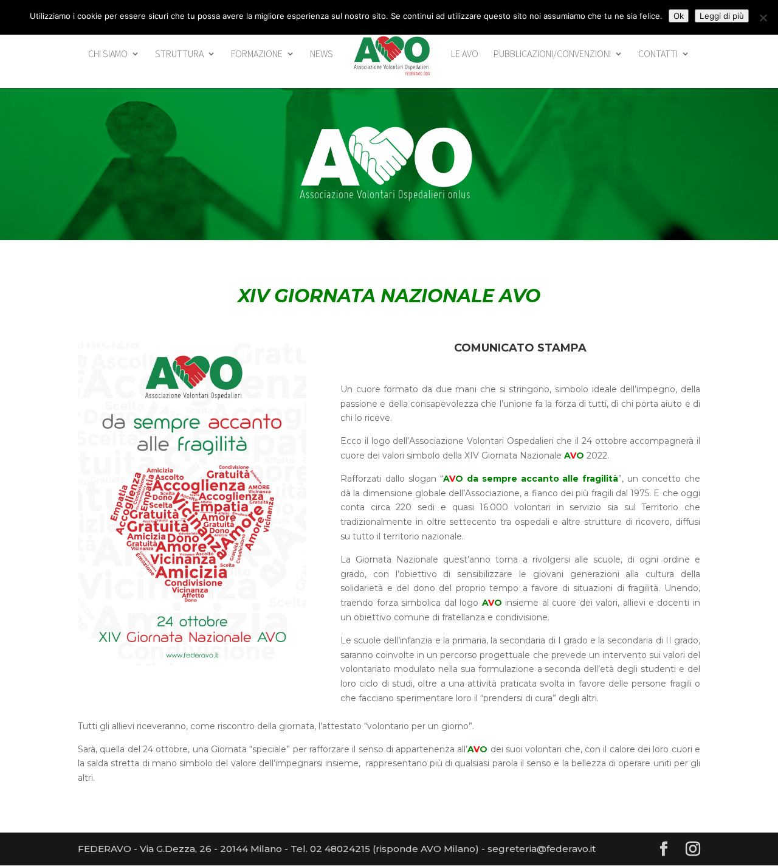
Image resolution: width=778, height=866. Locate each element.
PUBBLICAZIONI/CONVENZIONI (552, 54)
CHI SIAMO (108, 54)
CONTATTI (658, 54)
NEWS (321, 54)
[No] (763, 18)
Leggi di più (722, 16)
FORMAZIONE (257, 54)
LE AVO (464, 54)
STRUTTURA (179, 54)
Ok (678, 16)
